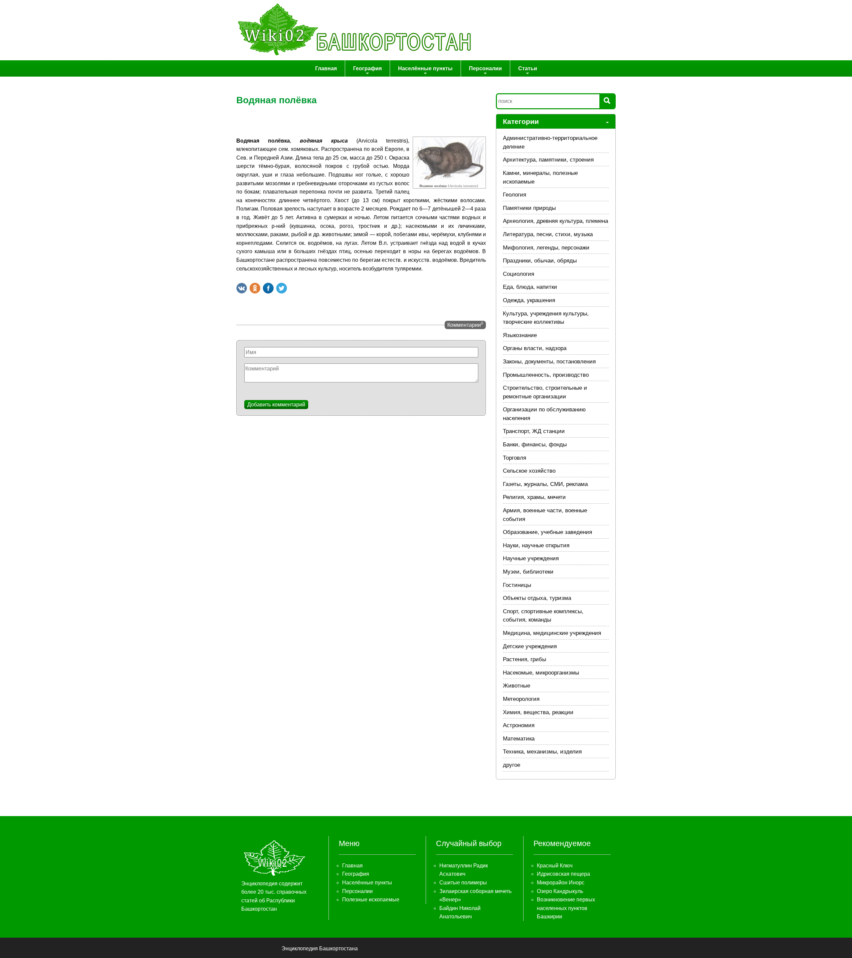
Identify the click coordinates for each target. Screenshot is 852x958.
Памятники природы (529, 208)
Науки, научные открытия (536, 545)
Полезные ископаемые (370, 899)
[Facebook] (268, 288)
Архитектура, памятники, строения (548, 160)
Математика (518, 738)
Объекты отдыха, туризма (537, 598)
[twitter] (281, 288)
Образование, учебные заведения (547, 532)
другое (511, 765)
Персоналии (485, 68)
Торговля (514, 458)
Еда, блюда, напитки (530, 287)
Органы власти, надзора (534, 348)
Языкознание (520, 335)
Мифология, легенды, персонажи (546, 247)
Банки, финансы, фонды (535, 444)
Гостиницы (517, 585)
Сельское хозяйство (529, 471)
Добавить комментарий (276, 404)
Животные (516, 686)
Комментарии (465, 324)
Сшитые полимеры (463, 882)
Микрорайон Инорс (560, 882)
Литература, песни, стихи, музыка (548, 234)
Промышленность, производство (546, 375)
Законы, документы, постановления (549, 361)
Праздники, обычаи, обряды (540, 260)
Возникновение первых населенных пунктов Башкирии (566, 908)
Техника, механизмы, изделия (542, 751)
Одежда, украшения (529, 300)
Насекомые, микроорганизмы (541, 673)
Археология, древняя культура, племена (555, 221)
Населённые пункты (425, 68)
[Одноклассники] (255, 288)
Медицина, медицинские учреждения (552, 633)
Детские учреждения (530, 646)
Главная (326, 68)
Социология (518, 274)
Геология (514, 195)
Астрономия (518, 725)
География (367, 68)
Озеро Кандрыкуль (560, 891)
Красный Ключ (554, 865)
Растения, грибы (524, 659)
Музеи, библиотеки (528, 572)
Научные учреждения (531, 558)
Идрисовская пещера (563, 874)
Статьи (527, 68)
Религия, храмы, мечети (534, 497)
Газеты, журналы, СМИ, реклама (545, 484)
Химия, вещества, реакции (538, 712)
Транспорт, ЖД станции (534, 431)
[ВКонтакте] (241, 288)
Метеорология (521, 699)
